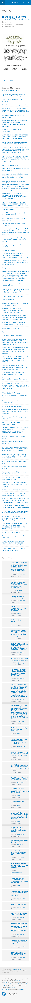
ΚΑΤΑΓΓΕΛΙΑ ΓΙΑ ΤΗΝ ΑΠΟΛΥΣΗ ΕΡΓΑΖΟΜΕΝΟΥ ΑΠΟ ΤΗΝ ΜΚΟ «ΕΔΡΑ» (18, 953)
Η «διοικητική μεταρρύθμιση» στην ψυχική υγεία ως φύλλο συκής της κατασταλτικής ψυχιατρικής (20, 766)
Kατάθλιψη (20, 844)
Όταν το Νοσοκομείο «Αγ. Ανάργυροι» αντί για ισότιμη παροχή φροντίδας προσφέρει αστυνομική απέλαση (15, 456)
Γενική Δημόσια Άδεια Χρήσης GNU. (19, 984)
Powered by (9, 994)
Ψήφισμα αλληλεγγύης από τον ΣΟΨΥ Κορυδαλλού (15, 17)
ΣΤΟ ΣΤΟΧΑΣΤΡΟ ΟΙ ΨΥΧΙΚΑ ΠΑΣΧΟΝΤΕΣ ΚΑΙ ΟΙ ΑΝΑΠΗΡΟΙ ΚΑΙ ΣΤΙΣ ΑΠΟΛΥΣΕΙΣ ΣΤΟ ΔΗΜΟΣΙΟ (15, 506)
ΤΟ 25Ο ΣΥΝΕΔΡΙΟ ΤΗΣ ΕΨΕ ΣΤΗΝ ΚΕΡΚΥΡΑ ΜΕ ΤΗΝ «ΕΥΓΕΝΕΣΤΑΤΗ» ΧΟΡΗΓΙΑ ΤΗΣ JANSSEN (19, 741)
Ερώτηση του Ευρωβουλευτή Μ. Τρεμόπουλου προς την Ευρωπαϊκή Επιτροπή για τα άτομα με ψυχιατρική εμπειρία (15, 291)
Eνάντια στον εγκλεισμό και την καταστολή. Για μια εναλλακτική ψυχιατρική (20, 778)
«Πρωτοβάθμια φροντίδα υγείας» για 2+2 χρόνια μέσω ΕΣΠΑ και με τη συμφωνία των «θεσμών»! (19, 632)
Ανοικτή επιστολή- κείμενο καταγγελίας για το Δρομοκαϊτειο (15, 169)
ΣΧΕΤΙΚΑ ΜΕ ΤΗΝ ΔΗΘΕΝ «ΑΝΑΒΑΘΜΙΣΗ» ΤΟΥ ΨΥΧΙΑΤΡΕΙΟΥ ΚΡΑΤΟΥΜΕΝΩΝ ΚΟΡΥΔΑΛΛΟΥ (20, 880)
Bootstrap (4, 985)
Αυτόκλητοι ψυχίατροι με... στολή (19, 620)
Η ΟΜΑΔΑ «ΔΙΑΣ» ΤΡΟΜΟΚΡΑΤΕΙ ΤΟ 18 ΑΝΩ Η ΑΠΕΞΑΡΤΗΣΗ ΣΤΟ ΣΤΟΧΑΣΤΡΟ (19, 609)
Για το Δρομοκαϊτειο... (8, 209)
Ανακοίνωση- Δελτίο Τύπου (10, 165)
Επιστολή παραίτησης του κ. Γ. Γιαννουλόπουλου (11, 284)
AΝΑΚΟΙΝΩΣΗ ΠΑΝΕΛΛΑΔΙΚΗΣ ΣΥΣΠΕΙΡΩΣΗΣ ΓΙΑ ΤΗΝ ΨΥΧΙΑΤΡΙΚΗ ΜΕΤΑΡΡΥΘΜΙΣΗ (14, 143)
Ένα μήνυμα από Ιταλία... (9, 250)
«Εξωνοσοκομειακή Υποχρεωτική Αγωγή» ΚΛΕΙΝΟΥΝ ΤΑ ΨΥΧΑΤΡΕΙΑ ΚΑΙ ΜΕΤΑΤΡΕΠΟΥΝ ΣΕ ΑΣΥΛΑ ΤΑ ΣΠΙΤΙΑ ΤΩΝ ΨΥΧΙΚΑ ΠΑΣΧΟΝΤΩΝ (15, 110)
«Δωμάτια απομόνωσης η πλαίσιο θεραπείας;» (12, 100)
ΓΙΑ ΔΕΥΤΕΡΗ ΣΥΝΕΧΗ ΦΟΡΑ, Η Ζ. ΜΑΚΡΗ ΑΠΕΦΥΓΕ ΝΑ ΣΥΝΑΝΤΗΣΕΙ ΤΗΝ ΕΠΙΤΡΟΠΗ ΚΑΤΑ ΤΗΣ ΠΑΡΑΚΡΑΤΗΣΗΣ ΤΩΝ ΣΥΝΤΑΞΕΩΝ (15, 204)
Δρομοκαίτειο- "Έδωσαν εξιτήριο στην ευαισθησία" (13, 224)
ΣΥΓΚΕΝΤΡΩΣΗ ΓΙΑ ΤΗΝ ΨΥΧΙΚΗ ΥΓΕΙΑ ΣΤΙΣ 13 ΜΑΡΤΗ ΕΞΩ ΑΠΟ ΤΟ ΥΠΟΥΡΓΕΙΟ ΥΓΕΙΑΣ (15, 512)
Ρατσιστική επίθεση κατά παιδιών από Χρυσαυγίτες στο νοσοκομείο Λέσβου (13, 494)
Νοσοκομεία (20, 637)
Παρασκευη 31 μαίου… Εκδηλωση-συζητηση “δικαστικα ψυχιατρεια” (15, 473)
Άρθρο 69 (19, 590)
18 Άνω (19, 613)
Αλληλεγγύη (20, 699)
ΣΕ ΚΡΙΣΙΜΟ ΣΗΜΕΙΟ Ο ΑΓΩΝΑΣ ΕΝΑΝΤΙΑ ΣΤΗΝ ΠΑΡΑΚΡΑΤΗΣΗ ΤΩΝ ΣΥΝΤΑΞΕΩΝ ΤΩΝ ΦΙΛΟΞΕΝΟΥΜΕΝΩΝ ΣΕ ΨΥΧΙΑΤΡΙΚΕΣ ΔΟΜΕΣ (15, 500)
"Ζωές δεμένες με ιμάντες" (10, 90)
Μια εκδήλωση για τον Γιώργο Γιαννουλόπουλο (11, 402)
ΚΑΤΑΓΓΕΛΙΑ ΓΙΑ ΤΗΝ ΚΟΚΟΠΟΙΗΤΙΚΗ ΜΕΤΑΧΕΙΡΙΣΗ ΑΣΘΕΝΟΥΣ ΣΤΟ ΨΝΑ (13, 373)
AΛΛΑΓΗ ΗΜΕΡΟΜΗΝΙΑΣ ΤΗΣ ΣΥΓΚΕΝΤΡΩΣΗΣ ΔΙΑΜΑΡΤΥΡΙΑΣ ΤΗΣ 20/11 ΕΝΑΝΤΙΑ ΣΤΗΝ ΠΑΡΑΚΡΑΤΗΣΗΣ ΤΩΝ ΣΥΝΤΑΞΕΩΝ (15, 136)
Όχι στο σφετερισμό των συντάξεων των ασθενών (14, 462)
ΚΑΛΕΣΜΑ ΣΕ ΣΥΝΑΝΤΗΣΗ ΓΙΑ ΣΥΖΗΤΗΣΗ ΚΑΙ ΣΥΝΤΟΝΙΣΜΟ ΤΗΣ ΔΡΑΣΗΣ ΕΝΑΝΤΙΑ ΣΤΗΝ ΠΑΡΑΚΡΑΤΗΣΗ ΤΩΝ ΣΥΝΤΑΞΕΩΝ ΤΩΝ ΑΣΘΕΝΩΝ (15, 350)
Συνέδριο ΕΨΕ (21, 746)
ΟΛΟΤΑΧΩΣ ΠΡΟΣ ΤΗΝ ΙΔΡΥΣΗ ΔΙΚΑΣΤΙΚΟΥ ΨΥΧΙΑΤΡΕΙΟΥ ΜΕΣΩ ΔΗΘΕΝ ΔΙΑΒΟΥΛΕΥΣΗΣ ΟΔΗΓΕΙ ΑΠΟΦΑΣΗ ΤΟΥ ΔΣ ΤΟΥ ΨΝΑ (14, 448)
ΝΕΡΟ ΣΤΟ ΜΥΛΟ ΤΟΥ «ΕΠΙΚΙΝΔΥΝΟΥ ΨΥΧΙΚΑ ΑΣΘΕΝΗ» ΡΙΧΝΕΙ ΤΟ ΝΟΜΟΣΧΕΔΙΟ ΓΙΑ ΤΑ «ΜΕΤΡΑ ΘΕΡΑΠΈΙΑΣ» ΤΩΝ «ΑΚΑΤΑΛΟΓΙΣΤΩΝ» (19, 584)
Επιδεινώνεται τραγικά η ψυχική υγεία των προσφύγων (19, 729)
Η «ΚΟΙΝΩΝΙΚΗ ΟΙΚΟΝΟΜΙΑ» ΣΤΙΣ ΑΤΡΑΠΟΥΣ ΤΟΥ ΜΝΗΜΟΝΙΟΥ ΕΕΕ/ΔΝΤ (15, 304)
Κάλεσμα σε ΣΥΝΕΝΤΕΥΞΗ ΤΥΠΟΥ (12, 335)
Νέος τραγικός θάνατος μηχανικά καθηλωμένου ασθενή (12, 423)
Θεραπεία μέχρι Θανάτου (10, 332)
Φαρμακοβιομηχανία (16, 872)
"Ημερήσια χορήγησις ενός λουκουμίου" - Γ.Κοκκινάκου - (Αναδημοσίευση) (14, 95)
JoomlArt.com (18, 980)
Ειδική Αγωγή (20, 834)
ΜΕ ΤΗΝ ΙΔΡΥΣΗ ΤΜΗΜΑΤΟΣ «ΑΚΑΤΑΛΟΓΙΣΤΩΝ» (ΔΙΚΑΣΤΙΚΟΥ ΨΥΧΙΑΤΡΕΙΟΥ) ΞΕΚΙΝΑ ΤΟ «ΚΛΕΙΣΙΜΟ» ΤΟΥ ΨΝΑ (14, 394)
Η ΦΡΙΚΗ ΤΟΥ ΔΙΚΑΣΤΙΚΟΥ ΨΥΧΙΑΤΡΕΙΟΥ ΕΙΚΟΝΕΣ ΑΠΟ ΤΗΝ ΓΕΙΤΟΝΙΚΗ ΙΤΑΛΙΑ (13, 324)
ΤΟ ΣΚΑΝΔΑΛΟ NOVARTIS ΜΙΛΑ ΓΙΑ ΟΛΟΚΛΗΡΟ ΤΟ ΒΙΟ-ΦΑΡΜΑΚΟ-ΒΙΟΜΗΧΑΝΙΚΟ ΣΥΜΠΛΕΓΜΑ (20, 866)
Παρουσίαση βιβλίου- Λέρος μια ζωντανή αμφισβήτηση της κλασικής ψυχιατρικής (19, 754)
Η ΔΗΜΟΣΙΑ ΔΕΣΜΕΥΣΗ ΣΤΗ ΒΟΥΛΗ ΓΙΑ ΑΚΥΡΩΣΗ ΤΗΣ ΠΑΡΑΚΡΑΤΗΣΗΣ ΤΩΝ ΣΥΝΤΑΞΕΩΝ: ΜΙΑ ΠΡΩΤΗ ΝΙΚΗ (13, 310)
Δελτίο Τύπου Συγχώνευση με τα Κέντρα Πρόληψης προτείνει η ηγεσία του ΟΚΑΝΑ (19, 853)
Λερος (19, 758)
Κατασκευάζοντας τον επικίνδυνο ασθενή (18, 597)
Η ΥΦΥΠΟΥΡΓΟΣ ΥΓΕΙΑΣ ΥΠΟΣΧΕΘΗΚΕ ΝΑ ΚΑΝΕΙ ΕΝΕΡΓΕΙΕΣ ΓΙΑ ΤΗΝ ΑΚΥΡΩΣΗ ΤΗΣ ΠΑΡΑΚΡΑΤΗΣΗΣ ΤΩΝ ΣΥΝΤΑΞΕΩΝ (14, 317)
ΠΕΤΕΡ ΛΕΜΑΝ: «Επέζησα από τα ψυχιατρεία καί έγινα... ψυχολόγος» (15, 478)
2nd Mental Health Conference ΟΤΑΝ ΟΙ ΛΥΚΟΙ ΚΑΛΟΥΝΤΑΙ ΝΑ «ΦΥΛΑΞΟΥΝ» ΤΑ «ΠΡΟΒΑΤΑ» (19, 893)
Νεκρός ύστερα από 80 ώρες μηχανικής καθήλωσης (14, 418)
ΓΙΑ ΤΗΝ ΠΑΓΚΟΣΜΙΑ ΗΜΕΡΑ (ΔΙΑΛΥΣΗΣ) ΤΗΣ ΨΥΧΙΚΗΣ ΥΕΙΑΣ (19, 942)
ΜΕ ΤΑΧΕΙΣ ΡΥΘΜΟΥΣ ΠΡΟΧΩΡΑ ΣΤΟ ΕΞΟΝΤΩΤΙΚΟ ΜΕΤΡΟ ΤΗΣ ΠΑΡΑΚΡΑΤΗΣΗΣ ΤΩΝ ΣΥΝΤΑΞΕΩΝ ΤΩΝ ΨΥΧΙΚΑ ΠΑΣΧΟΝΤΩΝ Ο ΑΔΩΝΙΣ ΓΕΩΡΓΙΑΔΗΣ (15, 385)
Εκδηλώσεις (20, 782)
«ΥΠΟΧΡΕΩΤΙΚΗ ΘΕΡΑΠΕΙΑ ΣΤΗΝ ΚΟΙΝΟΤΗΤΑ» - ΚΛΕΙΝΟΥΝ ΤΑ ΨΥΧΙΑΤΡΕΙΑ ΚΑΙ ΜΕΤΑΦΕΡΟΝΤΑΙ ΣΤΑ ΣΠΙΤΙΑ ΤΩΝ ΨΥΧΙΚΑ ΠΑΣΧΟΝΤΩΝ (15, 123)
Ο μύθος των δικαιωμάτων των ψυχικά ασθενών (13, 437)
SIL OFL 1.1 (21, 989)
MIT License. (12, 987)
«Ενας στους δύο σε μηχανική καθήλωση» (14, 105)
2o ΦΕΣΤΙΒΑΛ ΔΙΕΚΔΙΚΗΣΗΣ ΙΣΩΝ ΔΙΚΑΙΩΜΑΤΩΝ (11, 130)
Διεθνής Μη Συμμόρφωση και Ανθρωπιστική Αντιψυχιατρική (15, 219)
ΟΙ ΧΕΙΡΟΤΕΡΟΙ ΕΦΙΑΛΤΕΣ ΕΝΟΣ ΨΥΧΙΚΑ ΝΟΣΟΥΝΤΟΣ (13, 442)
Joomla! (5, 982)
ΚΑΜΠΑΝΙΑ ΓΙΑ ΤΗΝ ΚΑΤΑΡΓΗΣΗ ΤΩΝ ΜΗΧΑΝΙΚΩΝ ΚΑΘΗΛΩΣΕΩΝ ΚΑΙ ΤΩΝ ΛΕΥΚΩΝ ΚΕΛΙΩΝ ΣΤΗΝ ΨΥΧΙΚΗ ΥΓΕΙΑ (15, 367)
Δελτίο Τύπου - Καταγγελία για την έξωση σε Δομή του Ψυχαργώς (15, 214)
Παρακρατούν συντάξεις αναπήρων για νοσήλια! (14, 467)
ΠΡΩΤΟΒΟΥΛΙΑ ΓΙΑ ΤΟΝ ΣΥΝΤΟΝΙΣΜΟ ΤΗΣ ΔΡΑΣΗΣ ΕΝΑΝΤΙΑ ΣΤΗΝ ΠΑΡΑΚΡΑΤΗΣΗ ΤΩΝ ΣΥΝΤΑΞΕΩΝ (14, 484)
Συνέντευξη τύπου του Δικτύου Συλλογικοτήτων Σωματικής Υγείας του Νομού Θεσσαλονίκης (13, 518)
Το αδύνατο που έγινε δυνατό (17, 802)
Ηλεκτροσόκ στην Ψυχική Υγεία (11, 328)
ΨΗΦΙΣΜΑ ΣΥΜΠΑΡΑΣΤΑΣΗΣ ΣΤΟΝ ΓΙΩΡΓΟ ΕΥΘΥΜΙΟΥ (19, 913)
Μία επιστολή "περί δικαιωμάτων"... (13, 406)
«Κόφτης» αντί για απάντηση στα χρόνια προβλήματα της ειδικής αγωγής (18, 829)
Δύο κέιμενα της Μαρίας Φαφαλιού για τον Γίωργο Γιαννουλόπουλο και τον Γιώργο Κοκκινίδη (15, 239)
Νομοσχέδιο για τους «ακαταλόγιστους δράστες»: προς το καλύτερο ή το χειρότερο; (20, 790)
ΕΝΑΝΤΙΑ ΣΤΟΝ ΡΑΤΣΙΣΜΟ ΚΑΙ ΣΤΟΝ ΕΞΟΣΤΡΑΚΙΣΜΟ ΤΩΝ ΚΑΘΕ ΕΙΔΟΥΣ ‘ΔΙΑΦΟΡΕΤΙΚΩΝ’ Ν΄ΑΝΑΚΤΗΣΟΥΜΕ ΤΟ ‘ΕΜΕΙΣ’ (15, 255)
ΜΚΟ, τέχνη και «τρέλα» (18, 904)
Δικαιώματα (20, 624)
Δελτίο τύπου (20, 857)
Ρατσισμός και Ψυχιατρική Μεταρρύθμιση (14, 490)
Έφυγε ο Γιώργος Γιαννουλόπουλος (12, 296)
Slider (18, 733)
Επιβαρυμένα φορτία (8, 268)
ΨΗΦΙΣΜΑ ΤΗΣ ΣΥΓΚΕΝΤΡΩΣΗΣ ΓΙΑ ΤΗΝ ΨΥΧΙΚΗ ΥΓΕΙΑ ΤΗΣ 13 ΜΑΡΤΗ (13, 549)
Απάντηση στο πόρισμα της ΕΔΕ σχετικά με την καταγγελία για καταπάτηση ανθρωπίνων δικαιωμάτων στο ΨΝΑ (15, 175)
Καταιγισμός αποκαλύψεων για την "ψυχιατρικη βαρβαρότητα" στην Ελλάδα (14, 379)
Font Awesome (5, 989)
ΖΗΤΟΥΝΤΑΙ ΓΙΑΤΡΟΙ (8, 300)
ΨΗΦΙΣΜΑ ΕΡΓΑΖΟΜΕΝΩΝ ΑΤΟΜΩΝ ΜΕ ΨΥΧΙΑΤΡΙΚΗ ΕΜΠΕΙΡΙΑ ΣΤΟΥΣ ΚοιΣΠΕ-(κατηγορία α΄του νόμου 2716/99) (13, 543)
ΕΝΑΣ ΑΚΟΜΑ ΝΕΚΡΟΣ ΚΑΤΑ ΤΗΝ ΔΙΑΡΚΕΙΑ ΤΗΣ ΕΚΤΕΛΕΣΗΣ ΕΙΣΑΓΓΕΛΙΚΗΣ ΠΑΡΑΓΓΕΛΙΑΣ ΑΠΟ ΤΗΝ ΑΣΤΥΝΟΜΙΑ (15, 262)
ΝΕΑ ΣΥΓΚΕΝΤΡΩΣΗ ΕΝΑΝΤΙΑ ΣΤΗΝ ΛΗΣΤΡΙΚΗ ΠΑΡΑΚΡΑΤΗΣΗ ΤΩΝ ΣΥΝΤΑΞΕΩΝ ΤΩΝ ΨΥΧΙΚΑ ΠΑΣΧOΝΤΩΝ (15, 411)
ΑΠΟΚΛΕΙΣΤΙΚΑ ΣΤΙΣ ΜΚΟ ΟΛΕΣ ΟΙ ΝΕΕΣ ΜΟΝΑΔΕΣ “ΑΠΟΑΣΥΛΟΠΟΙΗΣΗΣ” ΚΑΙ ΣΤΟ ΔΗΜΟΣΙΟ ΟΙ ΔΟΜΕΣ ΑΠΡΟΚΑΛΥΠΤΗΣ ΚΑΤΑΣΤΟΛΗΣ (18, 672)
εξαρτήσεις (20, 663)
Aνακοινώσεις (21, 574)
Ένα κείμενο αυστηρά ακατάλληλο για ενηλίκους (14, 245)
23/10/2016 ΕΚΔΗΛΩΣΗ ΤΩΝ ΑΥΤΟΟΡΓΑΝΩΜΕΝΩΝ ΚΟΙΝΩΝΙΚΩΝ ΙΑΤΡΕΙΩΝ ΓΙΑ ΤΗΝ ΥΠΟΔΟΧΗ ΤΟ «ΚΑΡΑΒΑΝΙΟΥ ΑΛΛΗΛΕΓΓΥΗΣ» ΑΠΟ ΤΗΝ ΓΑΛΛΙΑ (19, 927)
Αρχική (15, 969)
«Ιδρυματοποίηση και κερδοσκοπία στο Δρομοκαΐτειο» (13, 116)
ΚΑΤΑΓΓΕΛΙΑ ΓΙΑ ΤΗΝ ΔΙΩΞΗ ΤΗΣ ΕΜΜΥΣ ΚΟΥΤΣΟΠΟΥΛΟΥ (19, 659)
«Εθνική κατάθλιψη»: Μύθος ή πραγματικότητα (19, 841)
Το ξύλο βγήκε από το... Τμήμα (11, 532)
